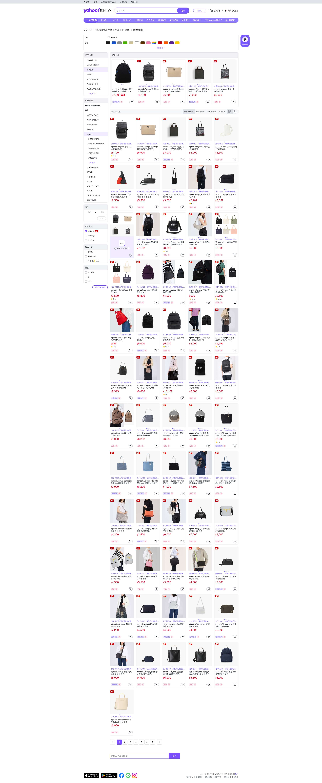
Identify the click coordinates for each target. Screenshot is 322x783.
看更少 (90, 93)
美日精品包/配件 (93, 119)
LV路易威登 (91, 176)
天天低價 (151, 20)
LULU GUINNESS (93, 195)
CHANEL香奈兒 (92, 167)
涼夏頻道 (162, 20)
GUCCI (89, 181)
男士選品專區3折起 (94, 89)
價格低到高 (200, 111)
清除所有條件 (100, 287)
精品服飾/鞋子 (92, 124)
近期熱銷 (222, 111)
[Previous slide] (113, 71)
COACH (89, 172)
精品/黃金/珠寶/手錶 (92, 105)
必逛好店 (174, 20)
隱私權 (226, 777)
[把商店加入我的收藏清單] (130, 255)
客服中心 (189, 777)
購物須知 (208, 777)
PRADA (89, 191)
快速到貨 (139, 20)
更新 (236, 774)
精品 (86, 110)
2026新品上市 (92, 60)
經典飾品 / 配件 (92, 84)
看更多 (196, 20)
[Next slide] (133, 71)
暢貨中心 (127, 20)
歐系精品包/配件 (93, 115)
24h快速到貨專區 (93, 65)
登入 (200, 10)
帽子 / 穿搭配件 (92, 79)
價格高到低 (212, 111)
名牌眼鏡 (90, 129)
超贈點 (232, 20)
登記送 (116, 20)
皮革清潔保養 (91, 200)
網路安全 (218, 777)
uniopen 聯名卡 (215, 20)
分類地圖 (235, 777)
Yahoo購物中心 (97, 11)
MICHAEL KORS (93, 186)
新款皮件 (90, 74)
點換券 (104, 20)
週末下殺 (186, 20)
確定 (101, 218)
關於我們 (199, 777)
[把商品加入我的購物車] (131, 101)
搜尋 (174, 755)
